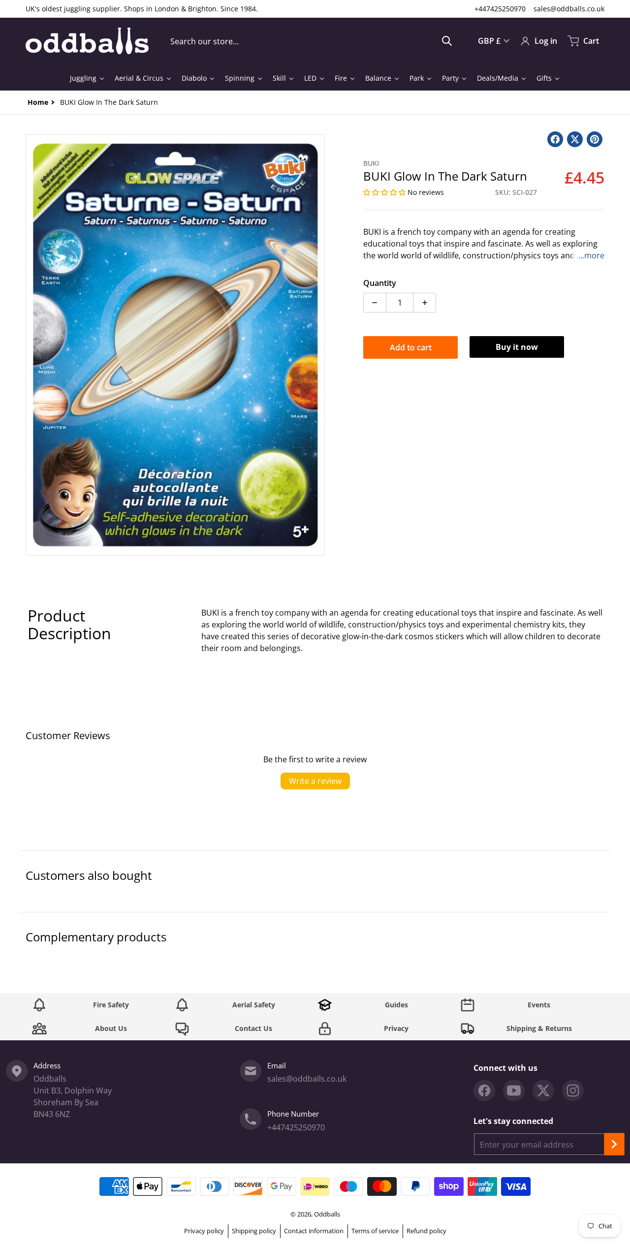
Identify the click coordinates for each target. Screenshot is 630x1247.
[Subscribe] (614, 1144)
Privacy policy (204, 1230)
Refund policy (426, 1230)
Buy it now (517, 347)
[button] (385, 192)
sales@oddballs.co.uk (569, 8)
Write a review (315, 781)
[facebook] (484, 1090)
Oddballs (327, 1214)
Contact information (314, 1230)
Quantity (379, 283)
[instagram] (573, 1090)
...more (591, 255)
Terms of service (375, 1230)
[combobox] (311, 41)
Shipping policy (254, 1230)
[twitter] (543, 1090)
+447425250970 (500, 8)
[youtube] (514, 1090)
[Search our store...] (447, 41)
